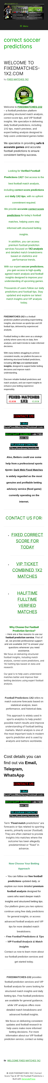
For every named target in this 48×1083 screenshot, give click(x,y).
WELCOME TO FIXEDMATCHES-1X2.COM (22, 68)
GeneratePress (28, 1079)
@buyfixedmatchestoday (24, 448)
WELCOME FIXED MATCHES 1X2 (23, 1060)
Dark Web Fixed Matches (28, 469)
